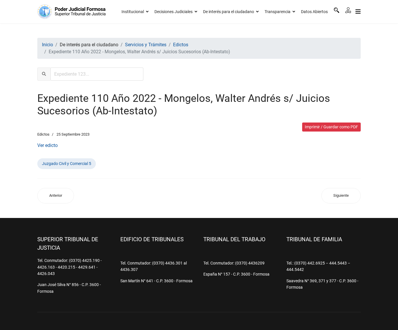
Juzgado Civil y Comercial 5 (66, 163)
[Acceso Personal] (348, 10)
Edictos (43, 134)
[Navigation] (358, 11)
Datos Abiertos (314, 11)
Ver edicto (47, 145)
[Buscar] (336, 10)
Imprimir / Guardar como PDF (331, 127)
